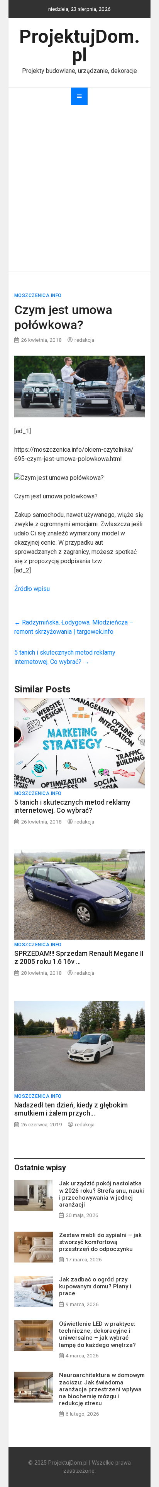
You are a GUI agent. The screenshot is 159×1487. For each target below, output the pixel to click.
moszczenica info (38, 295)
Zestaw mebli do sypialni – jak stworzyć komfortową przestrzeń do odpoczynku (100, 1242)
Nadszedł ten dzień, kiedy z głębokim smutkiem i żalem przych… (71, 1109)
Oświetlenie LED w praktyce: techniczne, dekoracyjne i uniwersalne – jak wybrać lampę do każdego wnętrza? (97, 1334)
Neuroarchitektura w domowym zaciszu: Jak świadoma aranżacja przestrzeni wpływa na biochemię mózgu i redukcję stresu (102, 1389)
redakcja (84, 340)
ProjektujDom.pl (79, 45)
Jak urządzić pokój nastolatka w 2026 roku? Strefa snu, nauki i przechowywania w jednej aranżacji (101, 1194)
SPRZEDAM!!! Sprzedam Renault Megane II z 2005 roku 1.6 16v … (78, 957)
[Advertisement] (79, 188)
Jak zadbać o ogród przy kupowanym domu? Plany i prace (95, 1286)
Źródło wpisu (32, 588)
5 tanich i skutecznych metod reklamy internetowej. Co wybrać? (72, 806)
